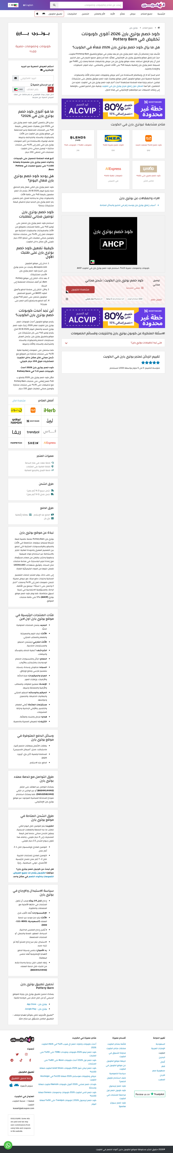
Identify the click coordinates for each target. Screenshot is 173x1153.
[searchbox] (90, 5)
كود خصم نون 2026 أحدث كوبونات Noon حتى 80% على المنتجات (70, 1062)
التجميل (85, 14)
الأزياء (112, 14)
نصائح (122, 14)
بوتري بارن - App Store (37, 1004)
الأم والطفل (99, 14)
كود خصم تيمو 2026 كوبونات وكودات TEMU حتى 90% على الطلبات (68, 1054)
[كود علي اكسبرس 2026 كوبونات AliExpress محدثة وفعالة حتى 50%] (113, 169)
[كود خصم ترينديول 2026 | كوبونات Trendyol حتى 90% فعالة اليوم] (33, 432)
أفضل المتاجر (46, 400)
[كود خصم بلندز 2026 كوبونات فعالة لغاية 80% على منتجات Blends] (77, 138)
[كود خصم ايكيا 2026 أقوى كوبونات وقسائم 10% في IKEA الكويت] (113, 138)
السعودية (160, 1044)
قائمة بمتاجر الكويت (116, 1044)
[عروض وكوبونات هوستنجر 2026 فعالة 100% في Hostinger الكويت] (33, 421)
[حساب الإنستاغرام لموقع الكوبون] (26, 1054)
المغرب (161, 1080)
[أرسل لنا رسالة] (8, 1145)
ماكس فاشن (148, 181)
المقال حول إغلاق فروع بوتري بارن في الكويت (122, 86)
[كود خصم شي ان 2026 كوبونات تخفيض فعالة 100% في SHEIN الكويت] (33, 443)
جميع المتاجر (146, 14)
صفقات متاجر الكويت (116, 1048)
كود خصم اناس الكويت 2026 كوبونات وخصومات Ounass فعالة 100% (67, 1094)
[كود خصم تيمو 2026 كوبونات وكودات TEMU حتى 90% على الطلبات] (148, 138)
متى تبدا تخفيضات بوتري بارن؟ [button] (146, 342)
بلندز (78, 150)
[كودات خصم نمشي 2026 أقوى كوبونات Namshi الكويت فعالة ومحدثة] (16, 421)
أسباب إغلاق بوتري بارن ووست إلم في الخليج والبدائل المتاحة (128, 205)
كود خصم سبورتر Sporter (118, 1104)
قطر (163, 1066)
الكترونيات (72, 14)
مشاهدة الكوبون (80, 289)
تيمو (148, 150)
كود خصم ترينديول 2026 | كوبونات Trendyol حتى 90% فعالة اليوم (68, 1102)
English (29, 5)
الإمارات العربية (158, 1048)
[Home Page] (153, 5)
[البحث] (54, 5)
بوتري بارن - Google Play (36, 1009)
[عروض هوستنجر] (113, 109)
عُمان (162, 1062)
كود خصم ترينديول (117, 1086)
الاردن (162, 1075)
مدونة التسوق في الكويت (117, 1054)
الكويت (162, 1053)
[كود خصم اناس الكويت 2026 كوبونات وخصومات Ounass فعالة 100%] (49, 432)
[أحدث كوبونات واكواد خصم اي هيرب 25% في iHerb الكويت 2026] (49, 410)
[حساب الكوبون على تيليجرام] (12, 1060)
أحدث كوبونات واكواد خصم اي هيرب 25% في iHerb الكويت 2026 (69, 1046)
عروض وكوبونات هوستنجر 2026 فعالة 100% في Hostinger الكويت (68, 1078)
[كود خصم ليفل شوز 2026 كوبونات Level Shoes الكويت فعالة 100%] (49, 421)
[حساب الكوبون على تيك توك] (21, 1060)
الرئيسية (161, 14)
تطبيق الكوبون (55, 14)
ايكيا (113, 150)
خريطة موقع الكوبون (116, 1061)
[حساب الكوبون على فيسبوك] (30, 1060)
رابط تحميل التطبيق (21, 1078)
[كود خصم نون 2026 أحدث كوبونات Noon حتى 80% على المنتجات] (16, 410)
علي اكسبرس (113, 181)
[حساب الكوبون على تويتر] (17, 1054)
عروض (133, 14)
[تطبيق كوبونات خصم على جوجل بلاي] (43, 14)
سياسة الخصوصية (117, 1073)
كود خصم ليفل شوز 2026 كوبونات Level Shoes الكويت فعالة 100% (68, 1070)
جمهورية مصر (158, 1071)
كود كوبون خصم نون (116, 1090)
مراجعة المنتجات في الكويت (116, 1096)
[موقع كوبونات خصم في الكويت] (159, 27)
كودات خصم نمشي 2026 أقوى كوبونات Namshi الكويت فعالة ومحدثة (67, 1086)
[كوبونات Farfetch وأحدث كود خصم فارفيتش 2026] (16, 443)
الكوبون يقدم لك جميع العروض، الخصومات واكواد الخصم (33, 875)
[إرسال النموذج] (51, 89)
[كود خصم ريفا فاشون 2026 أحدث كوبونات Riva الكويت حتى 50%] (16, 432)
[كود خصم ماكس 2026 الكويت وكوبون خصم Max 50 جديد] (148, 169)
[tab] (113, 343)
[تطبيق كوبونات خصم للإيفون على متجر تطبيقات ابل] (37, 14)
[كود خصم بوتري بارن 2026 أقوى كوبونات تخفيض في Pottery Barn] (113, 241)
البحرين (162, 1057)
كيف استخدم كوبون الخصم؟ (116, 1079)
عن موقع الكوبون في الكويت (116, 1067)
